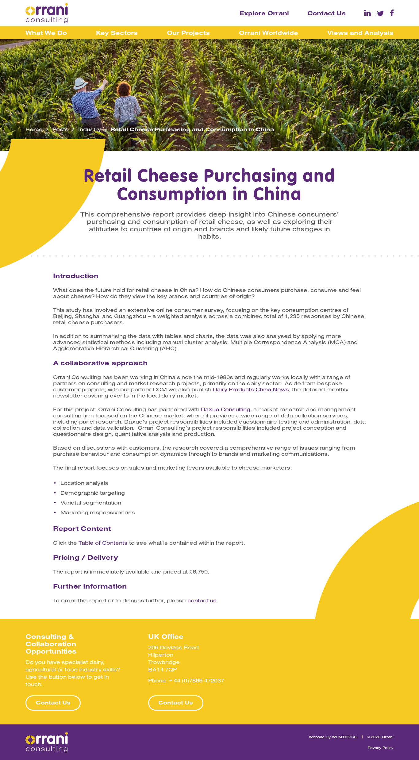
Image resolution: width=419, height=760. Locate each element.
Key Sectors (117, 32)
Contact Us (326, 13)
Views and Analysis (360, 32)
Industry (89, 129)
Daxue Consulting (225, 409)
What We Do (46, 32)
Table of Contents (103, 543)
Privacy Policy (381, 747)
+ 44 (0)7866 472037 (196, 680)
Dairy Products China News (251, 389)
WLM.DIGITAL (345, 737)
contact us (202, 600)
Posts (60, 129)
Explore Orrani (264, 13)
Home (34, 129)
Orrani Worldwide (268, 32)
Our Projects (188, 32)
